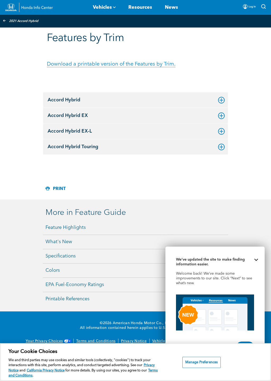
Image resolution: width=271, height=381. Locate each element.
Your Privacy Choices (44, 341)
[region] (135, 362)
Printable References (67, 299)
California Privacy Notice (46, 370)
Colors (53, 270)
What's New (59, 241)
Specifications (61, 256)
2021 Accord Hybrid (23, 21)
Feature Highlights (66, 227)
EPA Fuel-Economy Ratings (75, 284)
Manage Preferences (201, 362)
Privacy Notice (134, 341)
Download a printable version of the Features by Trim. (111, 64)
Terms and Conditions (95, 341)
